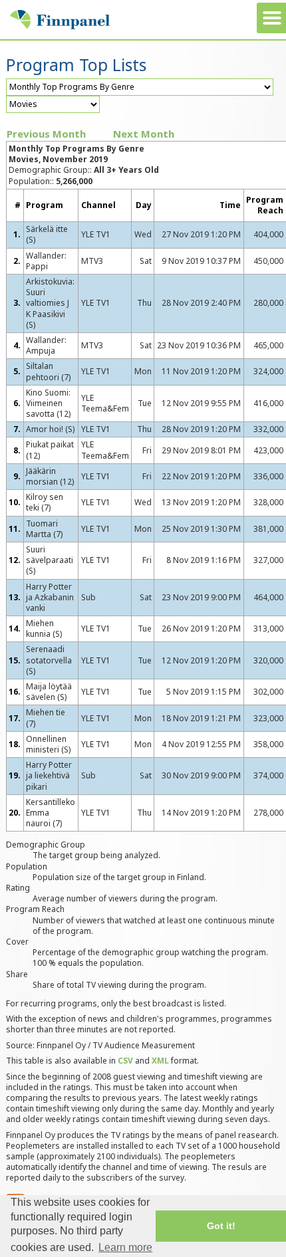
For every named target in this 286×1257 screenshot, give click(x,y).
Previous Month (46, 133)
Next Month (143, 133)
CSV (125, 1060)
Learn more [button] (125, 1247)
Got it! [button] (221, 1225)
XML (160, 1060)
